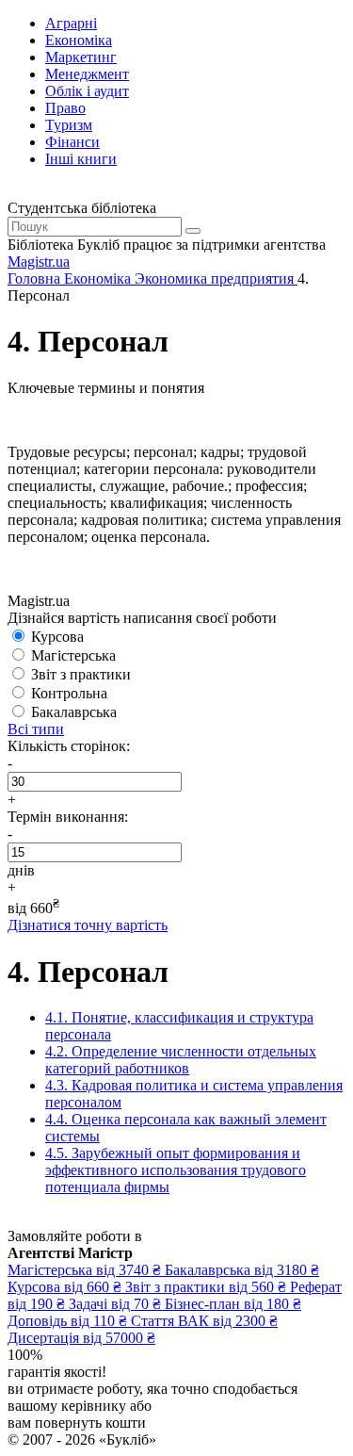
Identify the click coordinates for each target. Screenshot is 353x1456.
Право (65, 108)
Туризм (68, 125)
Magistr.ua (39, 262)
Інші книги (81, 159)
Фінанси (72, 142)
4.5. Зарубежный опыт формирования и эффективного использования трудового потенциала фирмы (175, 1170)
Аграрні (71, 23)
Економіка (78, 40)
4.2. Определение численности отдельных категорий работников (180, 1059)
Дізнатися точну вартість (88, 925)
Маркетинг (81, 57)
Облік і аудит (87, 91)
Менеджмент (87, 74)
